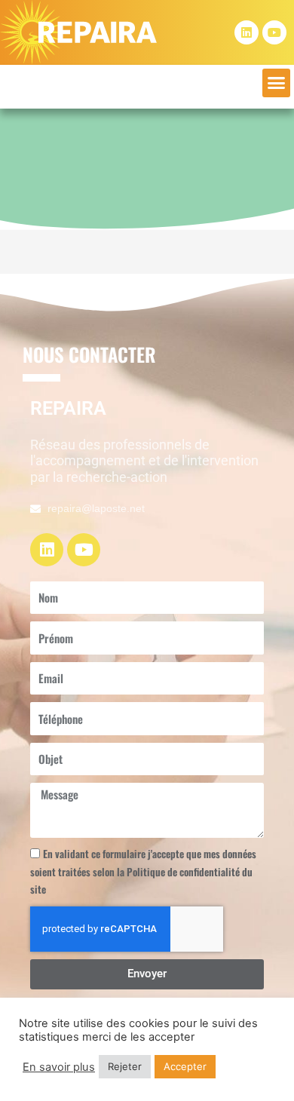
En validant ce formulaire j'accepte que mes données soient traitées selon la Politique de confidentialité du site (143, 871)
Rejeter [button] (125, 1066)
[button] (276, 83)
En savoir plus (59, 1067)
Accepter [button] (185, 1066)
